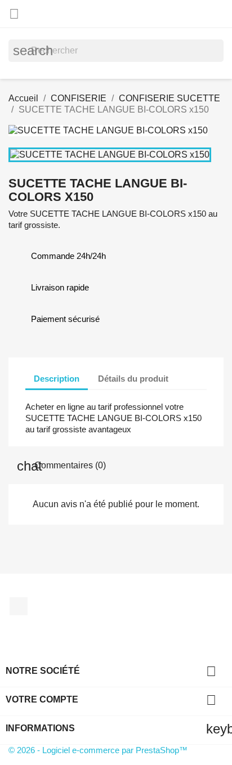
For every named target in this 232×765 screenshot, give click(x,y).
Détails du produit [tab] (133, 378)
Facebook (19, 606)
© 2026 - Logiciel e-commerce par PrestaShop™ (98, 750)
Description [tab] (56, 378)
